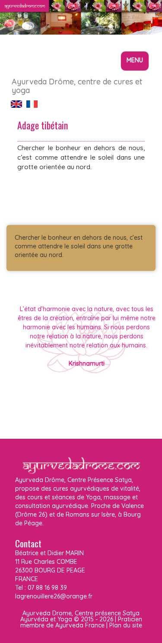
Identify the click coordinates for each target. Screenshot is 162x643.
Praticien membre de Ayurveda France (81, 622)
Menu (138, 63)
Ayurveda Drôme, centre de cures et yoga (77, 85)
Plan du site (125, 625)
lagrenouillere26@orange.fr (53, 596)
